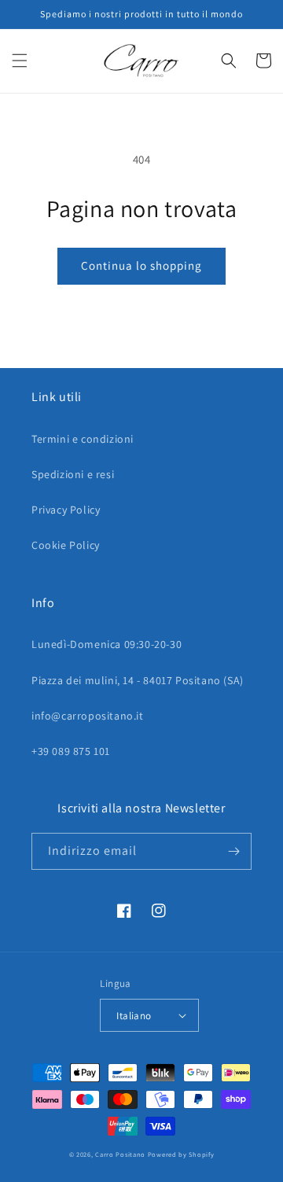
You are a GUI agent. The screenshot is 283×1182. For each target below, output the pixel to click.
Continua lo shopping (141, 265)
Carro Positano (120, 1154)
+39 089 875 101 (70, 751)
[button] (19, 60)
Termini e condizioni (82, 439)
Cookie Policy (65, 545)
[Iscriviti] (233, 851)
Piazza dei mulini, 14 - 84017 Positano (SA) (137, 680)
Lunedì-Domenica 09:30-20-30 (106, 644)
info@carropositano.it (87, 716)
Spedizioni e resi (72, 474)
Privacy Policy (65, 510)
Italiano (133, 1015)
